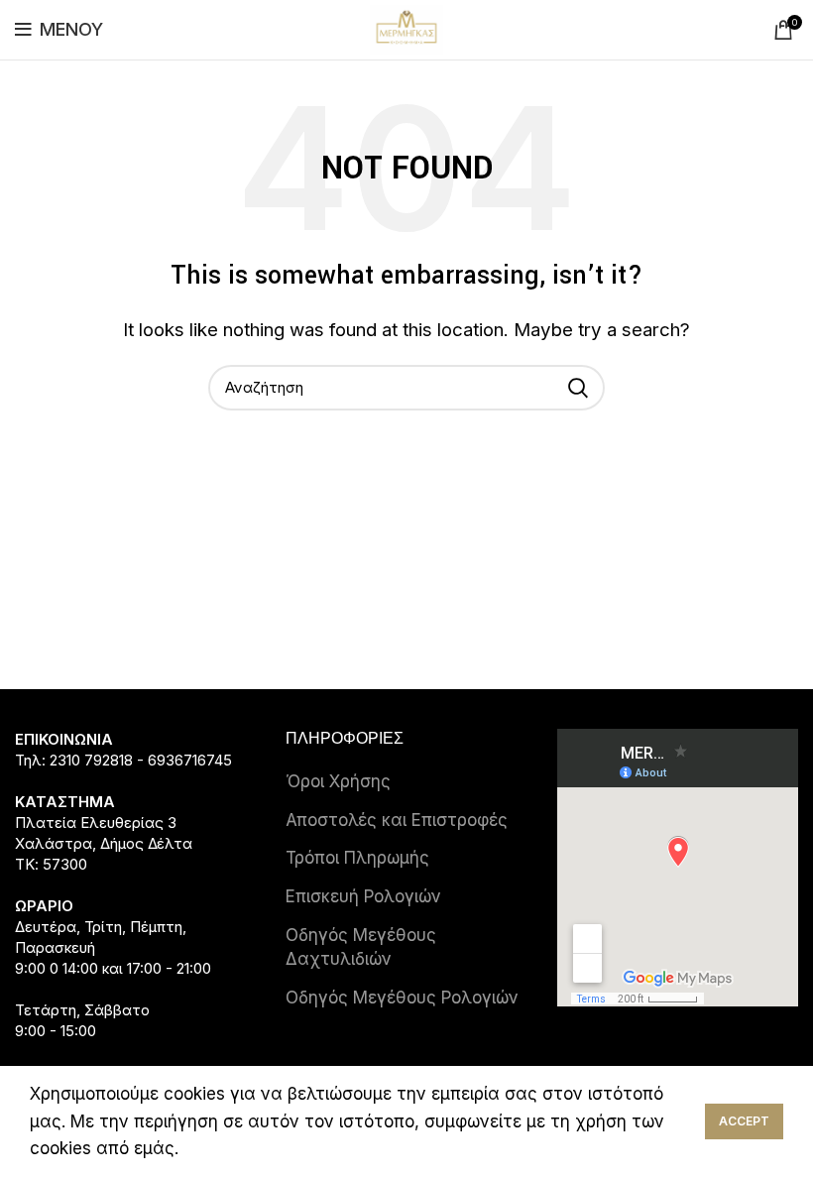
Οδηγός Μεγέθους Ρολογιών (402, 997)
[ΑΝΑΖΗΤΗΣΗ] (578, 388)
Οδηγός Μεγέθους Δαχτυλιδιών (361, 947)
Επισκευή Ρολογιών (363, 896)
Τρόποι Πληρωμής (357, 858)
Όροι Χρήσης (338, 781)
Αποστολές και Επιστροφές (397, 820)
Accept (744, 1121)
